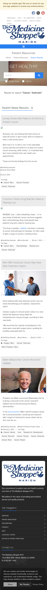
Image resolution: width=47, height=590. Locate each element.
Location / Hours (20, 21)
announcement (13, 411)
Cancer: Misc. (9, 182)
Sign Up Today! (34, 21)
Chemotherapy (21, 246)
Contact (5, 527)
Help (19, 18)
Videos (29, 81)
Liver (19, 432)
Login (9, 23)
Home (8, 57)
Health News (14, 81)
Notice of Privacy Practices (13, 538)
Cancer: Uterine (9, 432)
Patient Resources (21, 57)
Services (5, 516)
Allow (10, 584)
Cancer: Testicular (8, 186)
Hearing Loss (34, 246)
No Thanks (24, 584)
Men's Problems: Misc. (10, 347)
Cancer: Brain (7, 440)
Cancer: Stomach (8, 436)
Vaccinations (7, 523)
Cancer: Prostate (22, 182)
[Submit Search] (39, 75)
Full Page (4, 179)
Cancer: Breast (19, 440)
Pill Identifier (29, 18)
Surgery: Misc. (9, 343)
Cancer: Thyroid (22, 436)
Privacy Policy (38, 584)
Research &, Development (33, 432)
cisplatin (23, 228)
